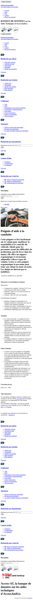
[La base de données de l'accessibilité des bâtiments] (3, 32)
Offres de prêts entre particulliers (13, 127)
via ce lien (19, 398)
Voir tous (3, 72)
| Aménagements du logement (13, 183)
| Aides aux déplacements (12, 181)
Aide (5, 12)
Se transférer (8, 88)
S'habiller (7, 85)
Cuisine (7, 65)
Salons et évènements (10, 114)
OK (2, 147)
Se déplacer (8, 90)
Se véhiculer (8, 165)
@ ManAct (29, 598)
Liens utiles (7, 111)
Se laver (7, 83)
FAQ (5, 14)
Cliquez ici (12, 415)
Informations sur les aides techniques (15, 108)
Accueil (6, 10)
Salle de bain (9, 64)
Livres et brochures (9, 113)
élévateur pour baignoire (11, 129)
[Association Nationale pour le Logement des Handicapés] (15, 32)
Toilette (7, 67)
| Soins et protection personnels (14, 179)
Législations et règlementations (13, 109)
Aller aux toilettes (10, 86)
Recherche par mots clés (8, 145)
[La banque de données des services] (9, 32)
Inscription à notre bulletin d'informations (12, 194)
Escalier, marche (9, 62)
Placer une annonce (10, 17)
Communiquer (8, 163)
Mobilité (6, 204)
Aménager (7, 162)
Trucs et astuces (8, 116)
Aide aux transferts (10, 69)
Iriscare (9, 407)
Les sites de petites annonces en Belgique (16, 131)
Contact (6, 15)
